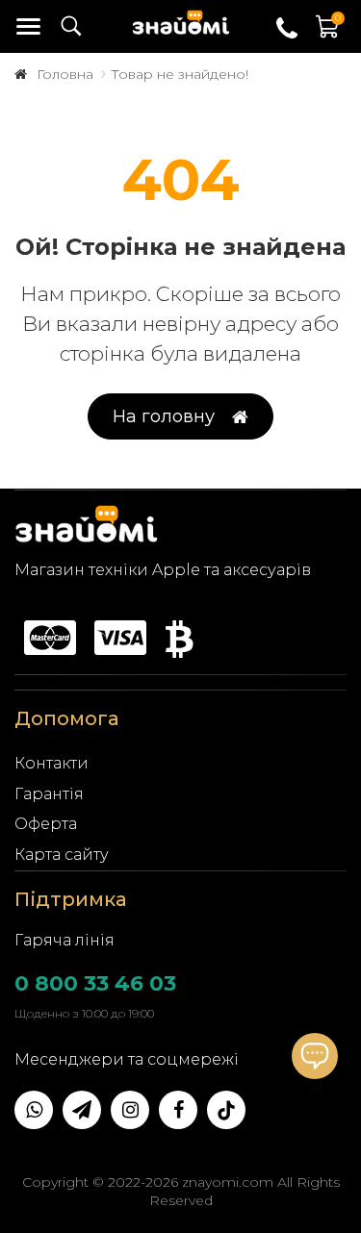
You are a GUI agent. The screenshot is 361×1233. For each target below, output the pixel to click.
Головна (65, 74)
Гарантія (49, 794)
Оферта (45, 824)
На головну (164, 416)
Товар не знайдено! (179, 74)
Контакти (51, 763)
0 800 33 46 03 (95, 983)
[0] (328, 36)
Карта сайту (61, 854)
